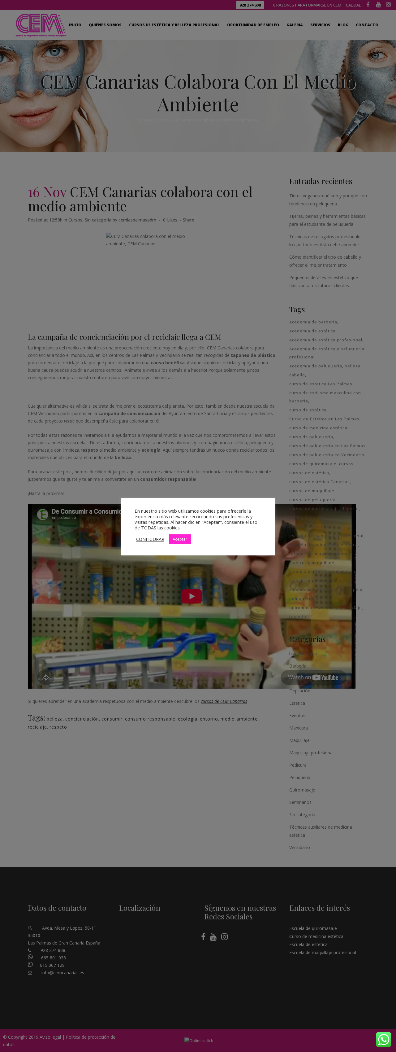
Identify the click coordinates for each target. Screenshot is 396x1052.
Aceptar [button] (180, 539)
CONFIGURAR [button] (150, 539)
